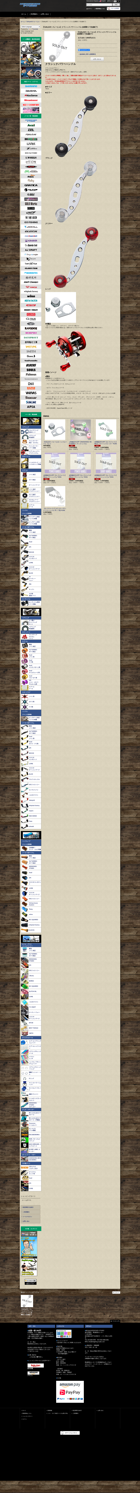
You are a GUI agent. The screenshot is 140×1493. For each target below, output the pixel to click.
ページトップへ (116, 1321)
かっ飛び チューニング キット (33, 622)
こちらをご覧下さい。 (36, 1357)
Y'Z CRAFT (32, 1007)
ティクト (31, 589)
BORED (31, 981)
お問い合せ (26, 1221)
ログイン (90, 8)
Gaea (30, 821)
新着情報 (50, 1410)
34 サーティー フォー (32, 578)
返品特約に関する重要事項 (88, 54)
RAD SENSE (33, 816)
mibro (31, 914)
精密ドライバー (33, 1094)
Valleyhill (32, 800)
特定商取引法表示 (28, 1207)
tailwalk (31, 826)
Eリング (31, 1078)
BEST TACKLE (33, 1028)
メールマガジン (27, 1216)
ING (30, 584)
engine (31, 811)
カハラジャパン (33, 790)
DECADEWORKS (34, 1134)
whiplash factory (34, 805)
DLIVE (31, 573)
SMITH (31, 1033)
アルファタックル (34, 779)
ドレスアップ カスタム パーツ (33, 636)
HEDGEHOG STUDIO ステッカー (33, 1104)
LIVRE (31, 562)
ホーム (24, 1410)
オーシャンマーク (34, 485)
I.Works (31, 975)
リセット (117, 1292)
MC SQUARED (33, 919)
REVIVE (31, 552)
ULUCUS (31, 930)
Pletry (31, 909)
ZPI (30, 547)
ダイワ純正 (32, 480)
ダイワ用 (31, 701)
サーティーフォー (34, 1012)
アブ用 (31, 707)
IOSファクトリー (34, 784)
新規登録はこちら (100, 8)
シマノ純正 (32, 474)
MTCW (31, 1023)
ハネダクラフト (33, 795)
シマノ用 (31, 696)
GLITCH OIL (33, 991)
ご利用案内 (26, 1212)
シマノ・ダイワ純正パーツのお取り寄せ (58, 1413)
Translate (35, 29)
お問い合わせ (97, 59)
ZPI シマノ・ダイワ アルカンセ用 (33, 682)
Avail (30, 542)
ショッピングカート (27, 1416)
